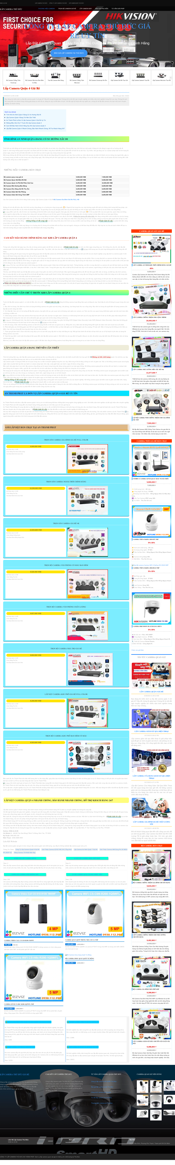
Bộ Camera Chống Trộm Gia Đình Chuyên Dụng (151, 937)
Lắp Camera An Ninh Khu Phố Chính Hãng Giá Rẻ (152, 319)
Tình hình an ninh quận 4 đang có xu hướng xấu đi (23, 114)
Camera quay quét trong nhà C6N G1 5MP (81, 994)
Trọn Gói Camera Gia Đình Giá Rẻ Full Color (66, 440)
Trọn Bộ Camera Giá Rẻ (67, 8)
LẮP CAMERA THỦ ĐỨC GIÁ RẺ (14, 1128)
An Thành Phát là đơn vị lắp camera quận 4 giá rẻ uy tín (26, 120)
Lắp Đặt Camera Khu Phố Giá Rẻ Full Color (66, 694)
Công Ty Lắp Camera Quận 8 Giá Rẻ (27, 904)
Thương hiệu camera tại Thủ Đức (102, 1157)
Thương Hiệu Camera (46, 8)
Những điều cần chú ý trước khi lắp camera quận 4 (24, 123)
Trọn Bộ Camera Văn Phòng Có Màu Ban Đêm (66, 565)
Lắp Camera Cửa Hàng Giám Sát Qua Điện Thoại (151, 831)
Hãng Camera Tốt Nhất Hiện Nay (24, 907)
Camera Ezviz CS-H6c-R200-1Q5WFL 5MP (19, 1058)
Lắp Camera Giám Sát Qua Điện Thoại (152, 785)
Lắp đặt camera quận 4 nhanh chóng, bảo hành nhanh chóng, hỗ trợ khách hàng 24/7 (35, 128)
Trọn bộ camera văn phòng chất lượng (66, 607)
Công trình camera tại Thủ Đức (101, 1146)
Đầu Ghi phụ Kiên (101, 8)
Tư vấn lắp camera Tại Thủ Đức (101, 1152)
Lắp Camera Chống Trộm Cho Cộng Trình (149, 371)
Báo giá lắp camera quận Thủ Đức (102, 1141)
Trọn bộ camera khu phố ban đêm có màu (66, 736)
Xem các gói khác (138, 704)
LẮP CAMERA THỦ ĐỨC (11, 9)
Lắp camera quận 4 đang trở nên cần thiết (21, 117)
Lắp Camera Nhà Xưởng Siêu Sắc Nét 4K (148, 424)
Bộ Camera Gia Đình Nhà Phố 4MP (146, 1043)
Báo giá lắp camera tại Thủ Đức (69, 53)
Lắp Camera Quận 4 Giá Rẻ (151, 746)
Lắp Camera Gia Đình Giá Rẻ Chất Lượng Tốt (151, 877)
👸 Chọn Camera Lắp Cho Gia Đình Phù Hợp (20, 1101)
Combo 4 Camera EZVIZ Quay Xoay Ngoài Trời (150, 533)
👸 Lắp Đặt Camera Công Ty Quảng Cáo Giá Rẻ (83, 1076)
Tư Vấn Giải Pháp (118, 8)
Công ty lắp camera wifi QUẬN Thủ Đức (104, 1136)
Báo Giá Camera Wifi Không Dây (25, 929)
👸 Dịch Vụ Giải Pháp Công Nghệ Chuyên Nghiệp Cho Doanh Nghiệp (28, 1076)
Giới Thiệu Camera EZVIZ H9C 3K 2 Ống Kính (57, 904)
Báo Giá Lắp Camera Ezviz (25, 912)
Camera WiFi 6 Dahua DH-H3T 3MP (145, 594)
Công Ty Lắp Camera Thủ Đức (58, 3)
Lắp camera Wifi (85, 8)
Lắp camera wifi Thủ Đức (76, 3)
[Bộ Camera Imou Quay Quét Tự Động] (78, 1009)
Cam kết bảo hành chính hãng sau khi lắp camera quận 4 (26, 126)
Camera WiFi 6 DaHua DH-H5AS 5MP (146, 622)
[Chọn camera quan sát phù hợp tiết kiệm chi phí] (171, 78)
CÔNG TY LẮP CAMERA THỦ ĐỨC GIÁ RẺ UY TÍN (87, 30)
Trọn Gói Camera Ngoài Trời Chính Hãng (66, 481)
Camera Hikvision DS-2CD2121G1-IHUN (147, 680)
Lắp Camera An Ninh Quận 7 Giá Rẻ (85, 904)
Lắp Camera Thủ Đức (41, 3)
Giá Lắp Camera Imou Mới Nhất (87, 912)
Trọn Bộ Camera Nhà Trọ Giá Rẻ (66, 648)
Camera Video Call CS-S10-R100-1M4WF (19, 995)
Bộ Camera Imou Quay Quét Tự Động (79, 1013)
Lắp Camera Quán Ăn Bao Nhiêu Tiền (87, 929)
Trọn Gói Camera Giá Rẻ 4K (66, 523)
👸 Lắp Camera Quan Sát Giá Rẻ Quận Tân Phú (82, 1101)
